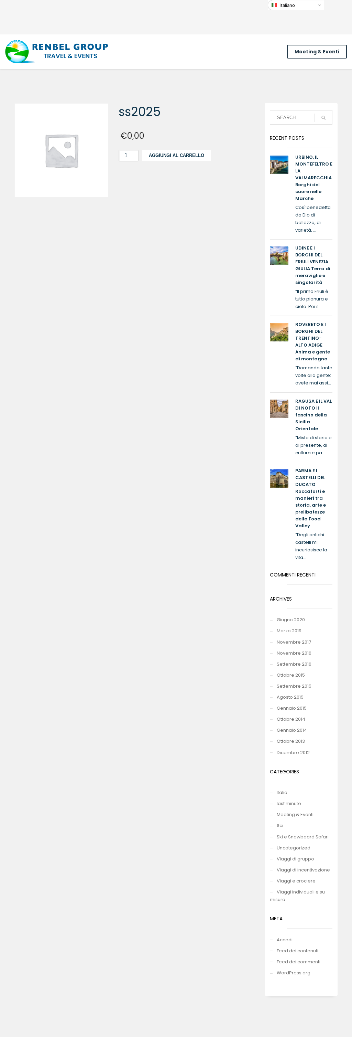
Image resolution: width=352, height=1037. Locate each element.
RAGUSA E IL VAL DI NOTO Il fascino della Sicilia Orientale (313, 415)
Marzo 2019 (289, 630)
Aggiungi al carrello (176, 155)
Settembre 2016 (294, 664)
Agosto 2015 (290, 697)
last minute (289, 803)
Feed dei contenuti (297, 951)
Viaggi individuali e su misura (297, 896)
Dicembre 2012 (293, 752)
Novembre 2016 (294, 653)
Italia (282, 792)
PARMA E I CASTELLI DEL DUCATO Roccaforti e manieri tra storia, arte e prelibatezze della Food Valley (310, 498)
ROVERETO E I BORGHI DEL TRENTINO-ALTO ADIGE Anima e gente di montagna (312, 341)
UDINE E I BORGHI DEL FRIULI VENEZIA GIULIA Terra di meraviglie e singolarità (312, 265)
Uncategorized (293, 848)
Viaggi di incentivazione (303, 870)
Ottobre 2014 (291, 719)
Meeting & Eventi (317, 51)
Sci (280, 825)
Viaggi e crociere (296, 881)
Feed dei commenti (298, 962)
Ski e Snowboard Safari (303, 837)
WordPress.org (293, 973)
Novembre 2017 (294, 642)
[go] (323, 117)
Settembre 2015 (294, 686)
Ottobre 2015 (291, 675)
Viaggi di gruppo (295, 859)
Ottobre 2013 (291, 741)
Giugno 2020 (291, 619)
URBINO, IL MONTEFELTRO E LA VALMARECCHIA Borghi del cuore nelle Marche (313, 178)
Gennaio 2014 (292, 730)
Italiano (287, 5)
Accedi (285, 940)
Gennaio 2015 (292, 708)
